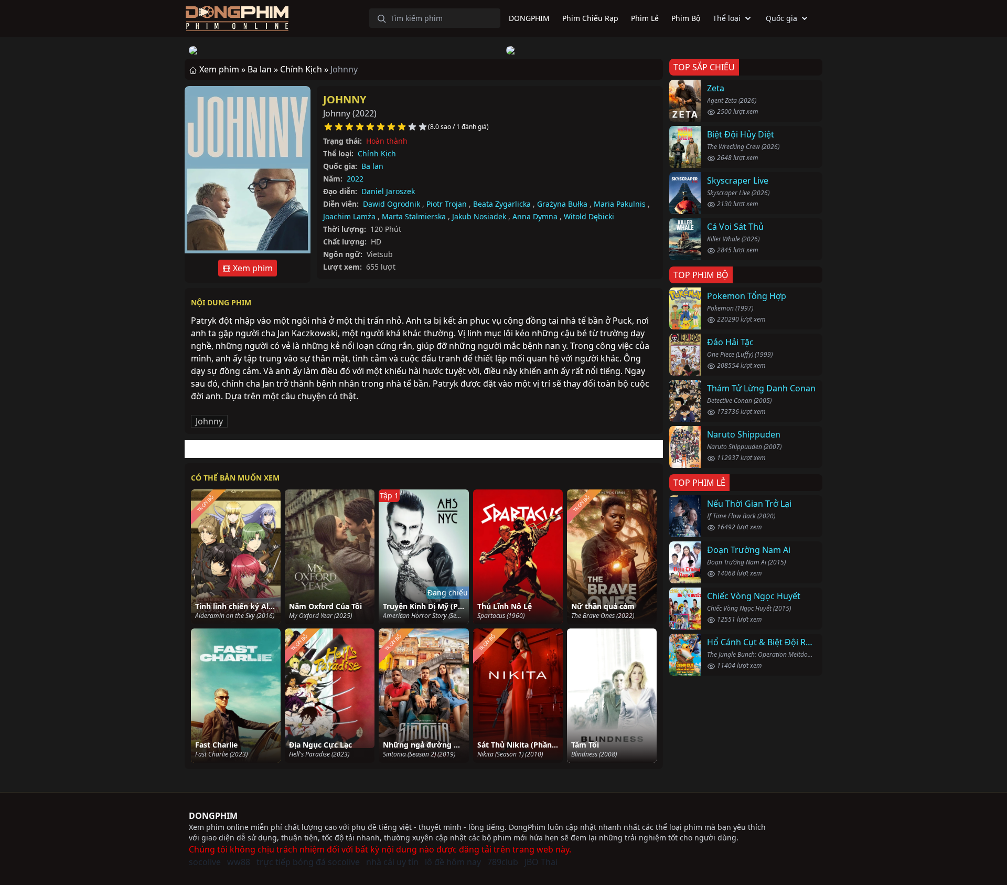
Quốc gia (781, 18)
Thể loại (727, 18)
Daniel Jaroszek (388, 191)
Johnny (344, 99)
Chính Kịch (377, 153)
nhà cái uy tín (392, 862)
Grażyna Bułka (562, 204)
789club (502, 862)
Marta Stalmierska (414, 216)
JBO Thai (541, 862)
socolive (205, 862)
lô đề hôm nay (453, 862)
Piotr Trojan (446, 204)
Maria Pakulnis (620, 204)
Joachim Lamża (349, 216)
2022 (355, 179)
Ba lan (372, 166)
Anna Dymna (535, 216)
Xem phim (252, 268)
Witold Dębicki (589, 216)
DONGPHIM (213, 816)
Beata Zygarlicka (502, 204)
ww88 (238, 862)
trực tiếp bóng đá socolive (308, 862)
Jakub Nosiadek (479, 216)
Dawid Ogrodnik (391, 204)
